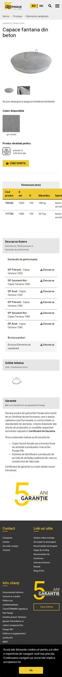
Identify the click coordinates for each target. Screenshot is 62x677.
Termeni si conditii (11, 596)
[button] (57, 6)
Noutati (37, 566)
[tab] (31, 365)
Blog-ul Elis (39, 571)
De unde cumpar (10, 546)
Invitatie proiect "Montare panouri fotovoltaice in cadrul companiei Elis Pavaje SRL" (14, 623)
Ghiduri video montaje (44, 538)
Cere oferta (17, 163)
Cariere (6, 542)
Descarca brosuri (42, 562)
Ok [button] (31, 670)
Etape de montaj (41, 550)
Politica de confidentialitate (10, 602)
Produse (17, 16)
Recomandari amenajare (45, 546)
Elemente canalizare (37, 16)
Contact (6, 550)
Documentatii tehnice (13, 592)
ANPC (5, 642)
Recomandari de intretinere (41, 556)
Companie (7, 538)
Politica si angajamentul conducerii (14, 635)
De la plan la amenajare (45, 542)
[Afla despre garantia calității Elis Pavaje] (46, 590)
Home (6, 16)
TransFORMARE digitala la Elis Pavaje (15, 611)
